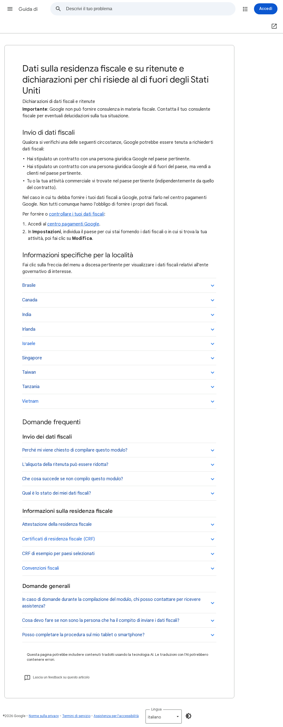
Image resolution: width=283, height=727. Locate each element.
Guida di (28, 9)
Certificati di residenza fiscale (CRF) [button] (58, 539)
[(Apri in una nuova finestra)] (273, 26)
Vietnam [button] (30, 401)
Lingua (156, 709)
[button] (10, 8)
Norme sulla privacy (44, 716)
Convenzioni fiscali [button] (41, 568)
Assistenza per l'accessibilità (116, 716)
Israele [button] (28, 343)
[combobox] (150, 8)
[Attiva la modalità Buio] (188, 716)
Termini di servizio (76, 716)
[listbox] (163, 716)
